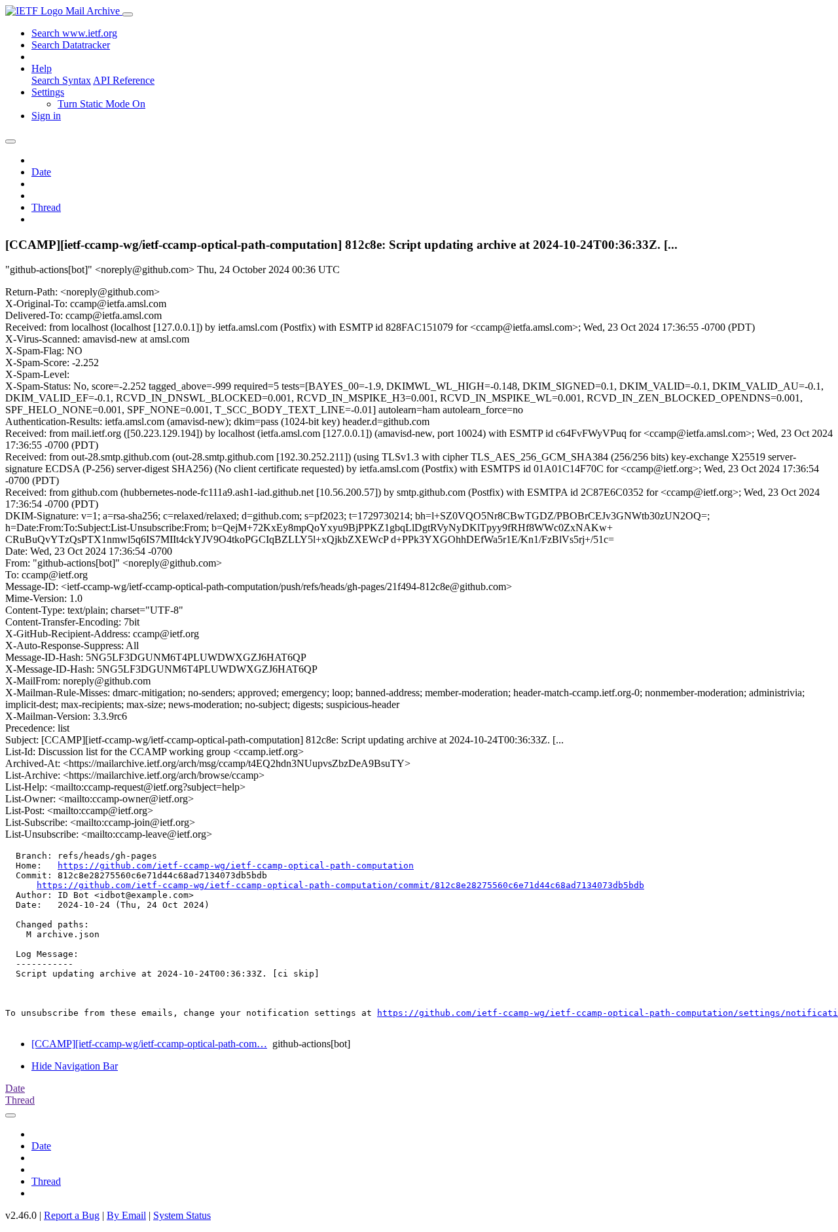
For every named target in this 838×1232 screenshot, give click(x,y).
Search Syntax (61, 80)
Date (41, 171)
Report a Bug (72, 1215)
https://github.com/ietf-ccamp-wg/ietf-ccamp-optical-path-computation (236, 865)
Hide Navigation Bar (74, 1066)
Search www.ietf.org (74, 33)
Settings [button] (47, 92)
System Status (182, 1215)
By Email (126, 1215)
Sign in (46, 115)
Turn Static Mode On (101, 103)
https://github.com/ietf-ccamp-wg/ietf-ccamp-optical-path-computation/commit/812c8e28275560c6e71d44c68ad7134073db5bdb (340, 885)
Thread (46, 207)
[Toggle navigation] (127, 14)
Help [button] (41, 68)
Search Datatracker (70, 44)
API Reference (124, 80)
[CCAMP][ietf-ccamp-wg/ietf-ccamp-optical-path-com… (149, 1043)
